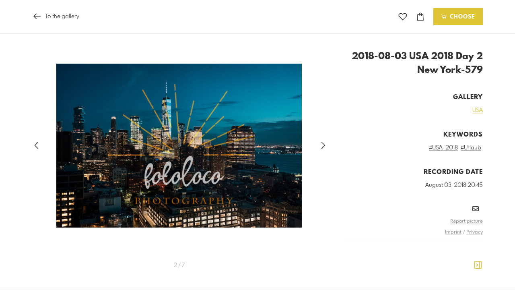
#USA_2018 (443, 148)
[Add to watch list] (403, 16)
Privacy (474, 232)
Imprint (453, 232)
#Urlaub (471, 148)
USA (477, 110)
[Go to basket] (420, 16)
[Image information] (478, 265)
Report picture (466, 221)
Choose (461, 17)
